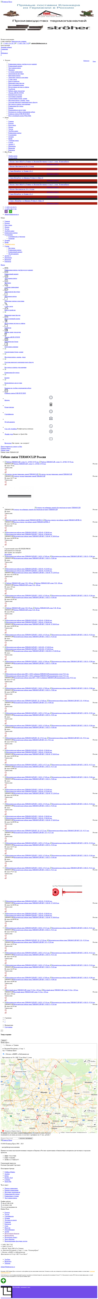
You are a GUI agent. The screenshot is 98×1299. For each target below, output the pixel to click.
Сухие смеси (12, 79)
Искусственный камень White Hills (19, 116)
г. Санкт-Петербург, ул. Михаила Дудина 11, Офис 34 (33, 179)
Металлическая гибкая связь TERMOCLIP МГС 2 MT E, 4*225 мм (35, 955)
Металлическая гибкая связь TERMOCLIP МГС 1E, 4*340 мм (33, 702)
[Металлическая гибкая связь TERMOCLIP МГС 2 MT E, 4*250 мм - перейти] (50, 843)
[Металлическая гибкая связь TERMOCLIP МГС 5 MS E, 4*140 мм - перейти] (50, 855)
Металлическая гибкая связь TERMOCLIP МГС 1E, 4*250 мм (33, 942)
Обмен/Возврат (10, 1230)
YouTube (7, 1259)
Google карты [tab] (12, 158)
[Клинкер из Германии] (49, 6)
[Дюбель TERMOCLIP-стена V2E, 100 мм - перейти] (34, 583)
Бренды (7, 400)
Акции (7, 1231)
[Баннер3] (49, 13)
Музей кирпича (13, 254)
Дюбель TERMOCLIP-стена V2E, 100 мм (26, 585)
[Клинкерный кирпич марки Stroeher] (49, 27)
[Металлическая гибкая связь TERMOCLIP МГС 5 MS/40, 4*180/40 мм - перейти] (28, 751)
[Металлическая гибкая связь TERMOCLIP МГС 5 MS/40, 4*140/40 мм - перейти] (43, 901)
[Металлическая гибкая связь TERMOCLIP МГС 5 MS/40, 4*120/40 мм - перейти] (28, 790)
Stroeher (7, 1174)
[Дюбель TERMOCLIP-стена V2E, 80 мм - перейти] (33, 608)
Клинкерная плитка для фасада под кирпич (22, 64)
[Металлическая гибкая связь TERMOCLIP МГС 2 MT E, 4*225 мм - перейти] (50, 953)
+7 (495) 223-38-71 (9, 43)
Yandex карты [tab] (12, 156)
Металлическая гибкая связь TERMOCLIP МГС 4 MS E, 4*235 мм (35, 930)
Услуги (10, 129)
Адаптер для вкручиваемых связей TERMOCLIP (29, 476)
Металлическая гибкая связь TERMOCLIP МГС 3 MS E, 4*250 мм (35, 806)
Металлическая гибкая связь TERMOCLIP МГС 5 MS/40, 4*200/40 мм (36, 624)
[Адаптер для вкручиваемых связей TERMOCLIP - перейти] (38, 474)
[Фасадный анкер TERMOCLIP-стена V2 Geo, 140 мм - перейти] (41, 990)
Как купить (12, 125)
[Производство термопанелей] (49, 20)
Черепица (11, 70)
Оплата (10, 127)
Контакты (11, 150)
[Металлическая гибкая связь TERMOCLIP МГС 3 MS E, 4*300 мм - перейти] (50, 688)
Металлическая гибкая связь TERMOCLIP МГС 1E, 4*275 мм (33, 832)
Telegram (7, 1263)
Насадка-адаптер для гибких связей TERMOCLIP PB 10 (31, 522)
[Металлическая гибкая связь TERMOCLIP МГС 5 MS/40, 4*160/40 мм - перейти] (28, 817)
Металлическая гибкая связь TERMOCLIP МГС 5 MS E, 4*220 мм (35, 637)
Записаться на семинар (18, 41)
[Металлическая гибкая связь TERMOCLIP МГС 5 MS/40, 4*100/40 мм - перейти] (28, 914)
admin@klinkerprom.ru (39, 43)
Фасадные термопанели (12, 1192)
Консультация (5, 45)
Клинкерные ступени (12, 1196)
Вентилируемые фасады (16, 83)
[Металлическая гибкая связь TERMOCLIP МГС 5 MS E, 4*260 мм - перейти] (50, 556)
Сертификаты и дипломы (16, 236)
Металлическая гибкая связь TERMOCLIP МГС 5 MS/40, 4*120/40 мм (36, 793)
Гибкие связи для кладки (16, 91)
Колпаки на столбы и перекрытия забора (21, 112)
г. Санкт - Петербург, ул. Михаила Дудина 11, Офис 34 (33, 202)
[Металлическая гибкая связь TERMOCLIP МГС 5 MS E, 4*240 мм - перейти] (50, 595)
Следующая (8, 1027)
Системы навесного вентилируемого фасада (22, 102)
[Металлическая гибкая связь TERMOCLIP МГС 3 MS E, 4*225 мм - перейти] (50, 868)
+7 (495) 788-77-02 (23, 43)
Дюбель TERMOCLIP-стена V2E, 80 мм (26, 610)
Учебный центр (13, 140)
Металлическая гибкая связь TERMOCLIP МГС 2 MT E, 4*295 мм (35, 715)
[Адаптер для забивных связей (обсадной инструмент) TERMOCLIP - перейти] (43, 507)
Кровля (10, 108)
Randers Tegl (9, 1178)
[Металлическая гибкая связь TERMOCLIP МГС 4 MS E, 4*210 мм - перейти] (50, 1002)
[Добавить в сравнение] (6, 472)
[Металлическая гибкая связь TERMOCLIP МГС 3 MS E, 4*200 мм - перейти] (50, 977)
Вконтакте (8, 1261)
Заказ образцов (9, 1239)
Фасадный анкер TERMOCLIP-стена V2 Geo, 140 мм (30, 992)
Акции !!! (11, 144)
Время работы (9, 1235)
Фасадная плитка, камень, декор (18, 100)
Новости (7, 1228)
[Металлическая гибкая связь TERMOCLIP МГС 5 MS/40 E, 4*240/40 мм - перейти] (29, 648)
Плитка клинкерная (11, 1188)
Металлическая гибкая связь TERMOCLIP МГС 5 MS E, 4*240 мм (35, 597)
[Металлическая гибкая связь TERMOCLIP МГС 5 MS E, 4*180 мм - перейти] (50, 725)
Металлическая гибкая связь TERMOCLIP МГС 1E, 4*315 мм (33, 740)
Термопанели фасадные (16, 74)
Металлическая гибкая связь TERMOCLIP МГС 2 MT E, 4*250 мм (35, 845)
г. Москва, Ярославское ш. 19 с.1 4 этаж (33, 190)
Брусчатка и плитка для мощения (19, 104)
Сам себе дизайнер (11, 429)
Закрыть (4, 1040)
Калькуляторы (9, 407)
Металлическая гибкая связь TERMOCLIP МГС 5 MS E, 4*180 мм (35, 727)
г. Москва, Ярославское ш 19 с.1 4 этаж (33, 167)
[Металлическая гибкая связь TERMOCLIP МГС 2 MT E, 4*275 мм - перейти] (50, 765)
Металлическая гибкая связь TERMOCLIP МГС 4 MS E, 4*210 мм (35, 1004)
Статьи (10, 142)
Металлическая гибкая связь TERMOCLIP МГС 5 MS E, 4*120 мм (35, 967)
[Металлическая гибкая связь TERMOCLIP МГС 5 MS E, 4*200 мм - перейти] (50, 661)
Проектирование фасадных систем (16, 1241)
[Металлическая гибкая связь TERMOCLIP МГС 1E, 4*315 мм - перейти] (47, 738)
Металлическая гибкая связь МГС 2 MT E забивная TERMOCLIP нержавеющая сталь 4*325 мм (44, 678)
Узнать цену (9, 467)
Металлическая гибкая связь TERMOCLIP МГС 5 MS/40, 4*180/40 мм (36, 754)
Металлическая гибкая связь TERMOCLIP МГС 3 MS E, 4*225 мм (35, 870)
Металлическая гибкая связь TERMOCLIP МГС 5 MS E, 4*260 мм (35, 558)
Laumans (7, 1180)
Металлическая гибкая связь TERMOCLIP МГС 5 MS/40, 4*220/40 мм (36, 572)
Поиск (94, 61)
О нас (6, 1226)
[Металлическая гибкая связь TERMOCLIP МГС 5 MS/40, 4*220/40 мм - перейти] (28, 570)
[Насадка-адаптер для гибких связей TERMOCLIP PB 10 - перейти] (43, 520)
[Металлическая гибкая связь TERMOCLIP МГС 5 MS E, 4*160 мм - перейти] (50, 777)
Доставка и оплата (11, 1220)
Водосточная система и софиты (18, 87)
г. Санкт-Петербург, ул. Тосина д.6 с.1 (33, 172)
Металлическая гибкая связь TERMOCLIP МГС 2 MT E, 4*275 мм (35, 766)
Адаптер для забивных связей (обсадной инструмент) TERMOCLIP (35, 509)
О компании (12, 135)
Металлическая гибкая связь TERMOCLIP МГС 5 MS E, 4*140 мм (35, 857)
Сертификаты (9, 414)
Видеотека (8, 443)
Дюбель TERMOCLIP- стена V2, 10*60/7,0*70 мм (29, 464)
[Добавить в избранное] (6, 470)
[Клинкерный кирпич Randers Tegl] (49, 35)
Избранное (4, 54)
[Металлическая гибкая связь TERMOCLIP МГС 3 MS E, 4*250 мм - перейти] (50, 804)
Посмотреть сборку (11, 1237)
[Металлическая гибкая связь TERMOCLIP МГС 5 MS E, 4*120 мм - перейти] (50, 965)
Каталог (11, 123)
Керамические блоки (15, 95)
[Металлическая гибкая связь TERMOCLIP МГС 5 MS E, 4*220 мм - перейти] (50, 635)
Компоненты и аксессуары (17, 110)
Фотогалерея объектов (12, 1233)
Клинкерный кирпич (15, 66)
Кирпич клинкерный (11, 1190)
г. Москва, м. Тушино (12, 1045)
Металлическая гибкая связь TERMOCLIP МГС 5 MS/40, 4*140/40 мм (36, 903)
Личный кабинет (6, 47)
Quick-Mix (8, 1181)
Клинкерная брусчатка (15, 106)
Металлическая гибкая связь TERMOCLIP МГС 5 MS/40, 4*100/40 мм (36, 917)
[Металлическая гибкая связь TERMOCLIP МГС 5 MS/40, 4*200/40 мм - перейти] (28, 621)
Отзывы (11, 137)
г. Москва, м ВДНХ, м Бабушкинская (17, 1054)
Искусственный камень (16, 85)
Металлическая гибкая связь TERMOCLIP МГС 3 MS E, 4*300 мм (35, 690)
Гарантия (11, 238)
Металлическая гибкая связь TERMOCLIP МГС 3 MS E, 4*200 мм (35, 979)
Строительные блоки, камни (17, 98)
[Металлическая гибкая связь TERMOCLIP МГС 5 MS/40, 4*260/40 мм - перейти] (28, 533)
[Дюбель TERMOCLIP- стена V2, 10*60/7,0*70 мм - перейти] (39, 462)
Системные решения (15, 96)
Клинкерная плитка (14, 133)
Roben (7, 1176)
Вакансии (11, 148)
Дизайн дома (9, 434)
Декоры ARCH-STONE (16, 93)
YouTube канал (13, 131)
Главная (11, 121)
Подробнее (8, 554)
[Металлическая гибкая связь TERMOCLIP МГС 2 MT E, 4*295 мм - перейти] (50, 713)
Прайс (10, 139)
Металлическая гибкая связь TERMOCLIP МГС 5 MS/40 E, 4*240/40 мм (36, 651)
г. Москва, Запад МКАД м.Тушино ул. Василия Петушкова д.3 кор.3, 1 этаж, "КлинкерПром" (38, 163)
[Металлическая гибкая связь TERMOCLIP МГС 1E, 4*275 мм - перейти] (47, 831)
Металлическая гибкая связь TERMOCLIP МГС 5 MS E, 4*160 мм (35, 779)
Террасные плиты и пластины (18, 77)
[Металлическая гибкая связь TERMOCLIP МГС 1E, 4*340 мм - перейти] (47, 701)
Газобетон (11, 89)
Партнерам (12, 146)
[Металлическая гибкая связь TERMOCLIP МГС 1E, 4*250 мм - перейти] (47, 940)
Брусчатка (11, 248)
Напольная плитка (14, 75)
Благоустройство (13, 81)
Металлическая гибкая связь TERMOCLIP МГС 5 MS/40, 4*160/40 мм (36, 820)
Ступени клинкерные (15, 72)
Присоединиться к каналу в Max (11, 446)
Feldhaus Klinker (10, 1172)
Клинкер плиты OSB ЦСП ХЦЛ (19, 114)
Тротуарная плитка (14, 68)
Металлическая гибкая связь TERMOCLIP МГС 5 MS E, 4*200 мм (35, 663)
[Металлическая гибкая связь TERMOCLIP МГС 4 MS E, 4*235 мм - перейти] (50, 928)
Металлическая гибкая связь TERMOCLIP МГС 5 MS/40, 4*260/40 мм (36, 536)
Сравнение (4, 50)
